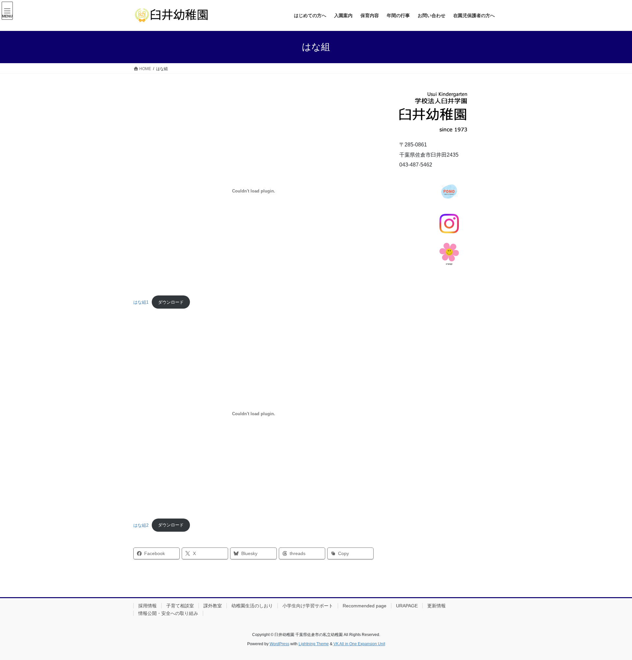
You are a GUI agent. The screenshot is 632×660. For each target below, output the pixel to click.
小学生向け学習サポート (307, 605)
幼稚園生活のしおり (252, 605)
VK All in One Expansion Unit (359, 644)
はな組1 (140, 302)
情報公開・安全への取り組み (168, 613)
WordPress (279, 644)
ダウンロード (171, 302)
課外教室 (212, 605)
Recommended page (364, 605)
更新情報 (436, 605)
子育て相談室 (180, 605)
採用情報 (147, 605)
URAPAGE (407, 605)
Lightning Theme (314, 644)
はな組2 (140, 524)
